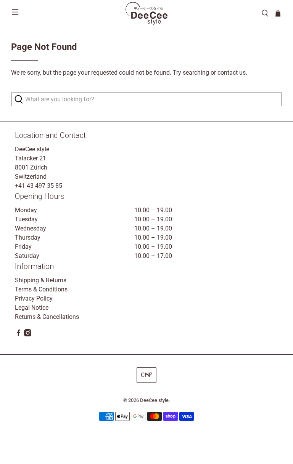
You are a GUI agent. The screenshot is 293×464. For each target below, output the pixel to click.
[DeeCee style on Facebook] (18, 334)
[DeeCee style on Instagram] (27, 334)
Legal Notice (31, 307)
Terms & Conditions (41, 289)
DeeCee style (154, 400)
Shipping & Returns (40, 280)
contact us (231, 72)
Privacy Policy (34, 298)
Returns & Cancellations (47, 316)
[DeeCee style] (146, 13)
